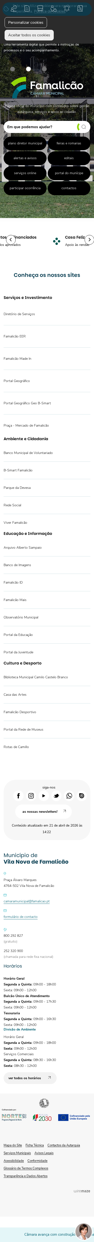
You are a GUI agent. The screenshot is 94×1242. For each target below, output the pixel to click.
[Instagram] (31, 795)
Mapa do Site (13, 1145)
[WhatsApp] (69, 795)
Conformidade (37, 1161)
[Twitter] (56, 795)
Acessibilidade (44, 1103)
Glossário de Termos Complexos (26, 1168)
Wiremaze (82, 1191)
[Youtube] (44, 795)
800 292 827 (13, 935)
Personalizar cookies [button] (25, 22)
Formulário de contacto (21, 916)
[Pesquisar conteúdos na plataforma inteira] (81, 127)
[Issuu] (82, 795)
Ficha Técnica (35, 1145)
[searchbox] (47, 127)
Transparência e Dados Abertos (25, 1176)
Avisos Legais (44, 1153)
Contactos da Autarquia (63, 1145)
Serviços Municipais (17, 1153)
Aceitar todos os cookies (29, 35)
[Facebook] (18, 795)
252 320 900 (13, 951)
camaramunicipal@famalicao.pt (27, 901)
